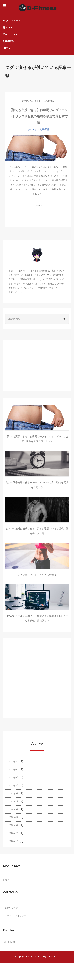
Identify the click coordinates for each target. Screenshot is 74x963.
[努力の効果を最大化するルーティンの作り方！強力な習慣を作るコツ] (37, 464)
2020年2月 (14, 833)
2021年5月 (14, 777)
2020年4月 (14, 817)
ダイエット (33, 129)
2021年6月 (14, 769)
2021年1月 (14, 801)
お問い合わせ (11, 908)
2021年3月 (14, 793)
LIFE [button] (6, 48)
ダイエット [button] (9, 34)
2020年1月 (14, 841)
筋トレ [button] (6, 27)
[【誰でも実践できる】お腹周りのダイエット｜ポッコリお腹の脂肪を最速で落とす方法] (38, 148)
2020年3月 (14, 825)
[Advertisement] (37, 369)
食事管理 (44, 129)
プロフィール (13, 20)
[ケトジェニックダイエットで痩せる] (37, 556)
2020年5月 (14, 809)
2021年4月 (14, 785)
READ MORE (38, 206)
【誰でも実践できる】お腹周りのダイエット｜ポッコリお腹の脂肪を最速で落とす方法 (38, 116)
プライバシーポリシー (15, 916)
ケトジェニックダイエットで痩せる (37, 574)
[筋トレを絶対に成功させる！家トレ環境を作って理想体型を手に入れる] (37, 510)
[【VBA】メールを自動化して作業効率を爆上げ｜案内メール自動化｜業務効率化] (37, 597)
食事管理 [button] (8, 41)
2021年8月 (14, 761)
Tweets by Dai (9, 942)
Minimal (30, 956)
